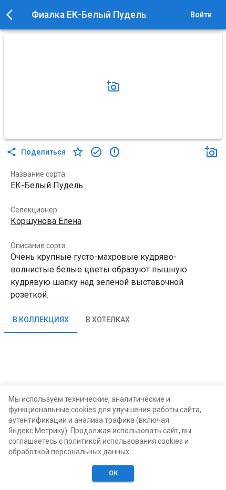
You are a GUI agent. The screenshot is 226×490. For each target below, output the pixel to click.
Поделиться (43, 152)
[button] (113, 86)
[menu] (12, 14)
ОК (113, 473)
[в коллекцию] (96, 151)
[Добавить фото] (113, 86)
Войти (201, 15)
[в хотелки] (78, 151)
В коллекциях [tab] (41, 319)
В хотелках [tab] (108, 319)
